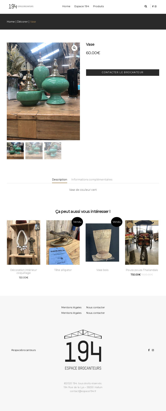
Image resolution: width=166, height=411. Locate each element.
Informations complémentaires (91, 179)
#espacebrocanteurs (23, 350)
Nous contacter (95, 307)
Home (66, 6)
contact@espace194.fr (83, 391)
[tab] (61, 179)
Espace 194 (81, 6)
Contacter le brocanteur (122, 72)
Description (59, 179)
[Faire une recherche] (146, 6)
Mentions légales (71, 307)
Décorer (22, 21)
